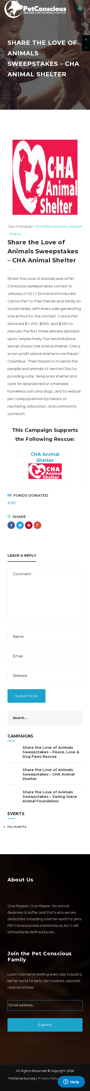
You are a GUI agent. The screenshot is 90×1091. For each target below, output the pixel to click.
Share (19, 516)
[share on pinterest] (28, 525)
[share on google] (37, 525)
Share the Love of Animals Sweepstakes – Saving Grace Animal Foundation (49, 796)
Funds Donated (31, 495)
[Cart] (86, 39)
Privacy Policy (48, 1078)
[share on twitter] (20, 525)
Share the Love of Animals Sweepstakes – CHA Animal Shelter (48, 774)
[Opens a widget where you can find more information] (71, 1082)
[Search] (86, 47)
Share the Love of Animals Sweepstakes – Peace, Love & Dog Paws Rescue (50, 752)
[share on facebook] (11, 525)
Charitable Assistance (51, 226)
